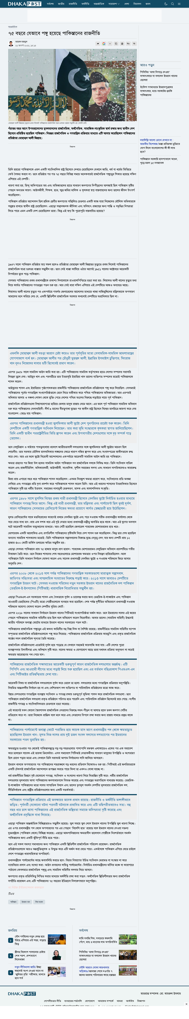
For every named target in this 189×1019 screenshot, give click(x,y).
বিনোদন (137, 3)
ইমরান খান (26, 902)
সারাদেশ (113, 3)
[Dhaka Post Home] (22, 994)
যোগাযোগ (90, 1001)
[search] (172, 4)
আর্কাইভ (130, 1001)
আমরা (120, 1001)
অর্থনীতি (85, 3)
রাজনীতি (73, 3)
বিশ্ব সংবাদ (39, 902)
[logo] (24, 4)
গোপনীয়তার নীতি (52, 1001)
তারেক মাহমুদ (21, 41)
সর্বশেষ (50, 3)
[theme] (166, 4)
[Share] (97, 43)
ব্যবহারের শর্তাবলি (73, 1001)
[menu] (178, 4)
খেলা (126, 3)
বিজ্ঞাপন (141, 1001)
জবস (148, 3)
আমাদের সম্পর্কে (105, 1001)
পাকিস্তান (13, 902)
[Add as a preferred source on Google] (103, 43)
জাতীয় (61, 3)
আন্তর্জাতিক (99, 3)
